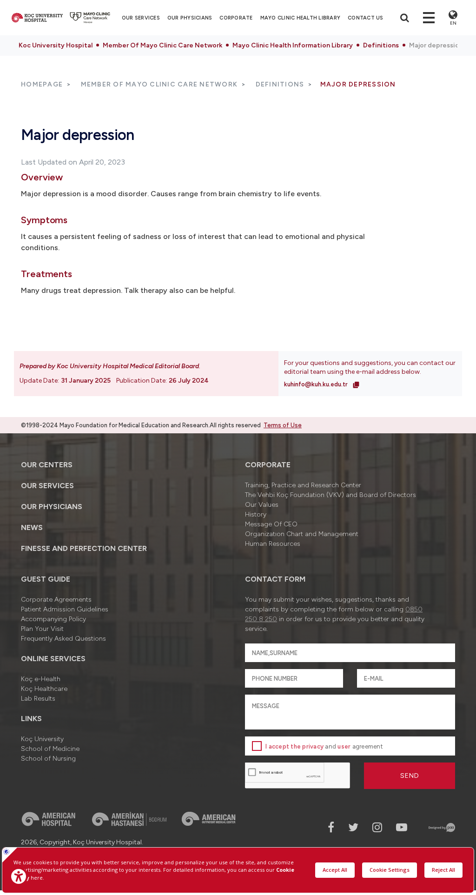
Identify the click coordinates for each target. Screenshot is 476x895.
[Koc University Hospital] (37, 17)
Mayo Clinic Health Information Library (292, 45)
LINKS (31, 718)
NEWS (32, 527)
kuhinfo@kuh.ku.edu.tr (316, 384)
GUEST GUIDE (45, 579)
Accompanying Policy (53, 619)
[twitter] (353, 827)
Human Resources (272, 544)
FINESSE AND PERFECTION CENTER (84, 548)
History (255, 514)
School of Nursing (48, 758)
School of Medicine (50, 749)
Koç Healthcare (44, 689)
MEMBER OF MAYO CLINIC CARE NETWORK (159, 84)
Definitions (381, 45)
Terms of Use (283, 425)
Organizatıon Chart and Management (301, 534)
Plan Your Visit (42, 629)
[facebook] (331, 827)
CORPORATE (235, 18)
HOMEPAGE (42, 84)
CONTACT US (365, 18)
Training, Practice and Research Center (303, 485)
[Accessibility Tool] (18, 876)
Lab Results (38, 699)
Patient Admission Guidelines (64, 609)
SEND (409, 776)
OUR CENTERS (47, 464)
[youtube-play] (401, 827)
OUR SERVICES (47, 485)
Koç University (42, 739)
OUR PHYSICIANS (189, 18)
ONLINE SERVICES (53, 658)
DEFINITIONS (280, 84)
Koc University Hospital (56, 45)
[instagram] (377, 827)
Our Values (261, 505)
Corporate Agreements (56, 599)
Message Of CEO (271, 524)
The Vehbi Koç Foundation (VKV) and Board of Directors (330, 495)
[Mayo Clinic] (90, 17)
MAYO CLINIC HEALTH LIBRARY (300, 18)
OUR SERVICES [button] (141, 18)
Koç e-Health (40, 679)
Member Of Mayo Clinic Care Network (162, 45)
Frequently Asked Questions (63, 639)
